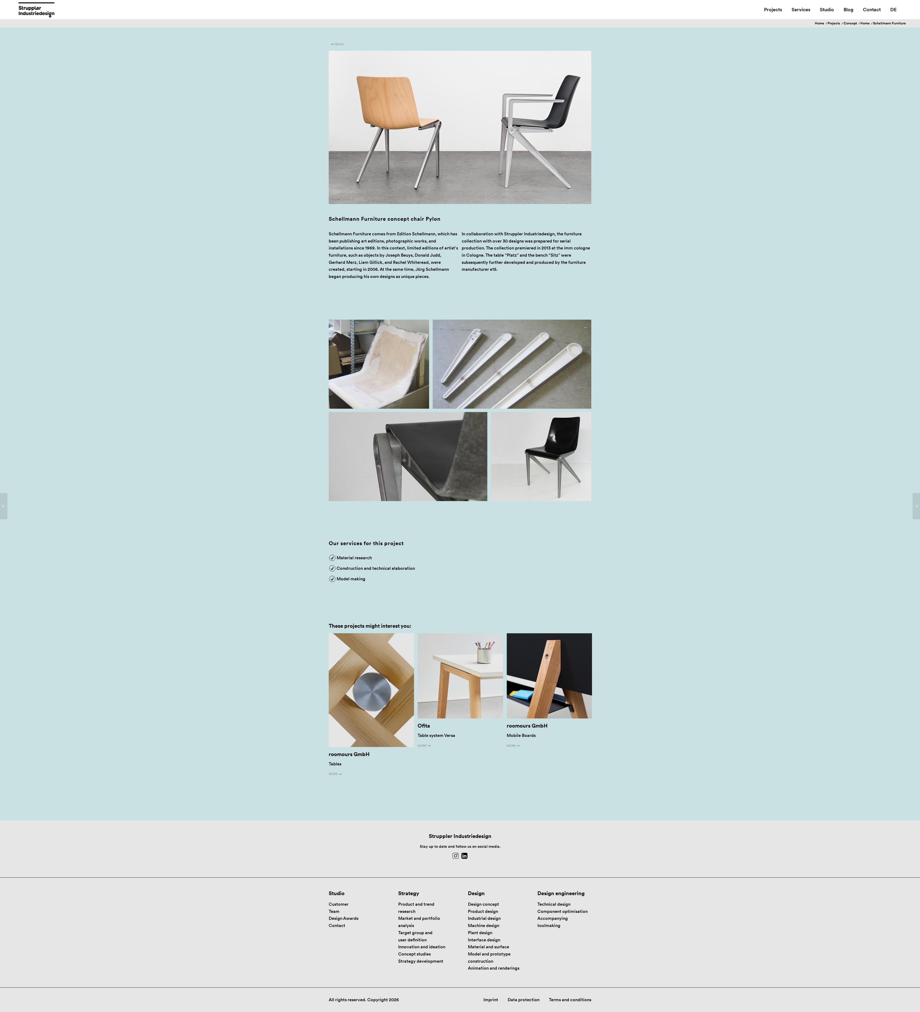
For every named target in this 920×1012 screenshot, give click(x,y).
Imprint (490, 999)
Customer (339, 904)
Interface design (484, 940)
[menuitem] (773, 9)
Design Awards (343, 918)
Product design (483, 911)
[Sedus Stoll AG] (916, 506)
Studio (337, 893)
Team (334, 911)
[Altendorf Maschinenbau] (3, 506)
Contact (337, 925)
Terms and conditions (570, 999)
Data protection (524, 999)
